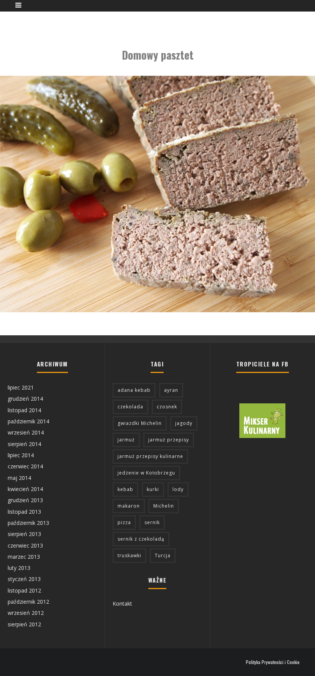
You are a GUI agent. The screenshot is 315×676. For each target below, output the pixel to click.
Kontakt (122, 603)
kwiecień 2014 (25, 489)
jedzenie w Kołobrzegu (146, 473)
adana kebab (134, 390)
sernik (152, 522)
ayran (171, 390)
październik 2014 (28, 421)
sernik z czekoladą (141, 539)
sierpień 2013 (24, 534)
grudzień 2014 (25, 398)
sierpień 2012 (24, 624)
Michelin (163, 506)
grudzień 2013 (25, 500)
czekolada (130, 406)
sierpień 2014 (24, 444)
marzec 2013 (24, 556)
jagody (183, 423)
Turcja (163, 555)
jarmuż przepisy (168, 439)
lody (178, 489)
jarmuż (126, 439)
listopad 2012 (24, 590)
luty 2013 (19, 567)
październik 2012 (28, 601)
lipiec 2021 (21, 387)
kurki (153, 489)
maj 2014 (19, 477)
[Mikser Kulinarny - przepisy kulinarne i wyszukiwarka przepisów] (262, 436)
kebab (125, 489)
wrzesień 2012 (26, 612)
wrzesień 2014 (26, 432)
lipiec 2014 (21, 455)
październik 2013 (28, 522)
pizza (124, 522)
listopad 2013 (24, 511)
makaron (129, 506)
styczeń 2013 (24, 579)
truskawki (129, 555)
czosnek (167, 406)
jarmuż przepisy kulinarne (150, 456)
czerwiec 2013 (25, 545)
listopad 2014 (24, 410)
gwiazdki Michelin (140, 423)
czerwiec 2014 (25, 466)
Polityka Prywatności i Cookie (273, 662)
